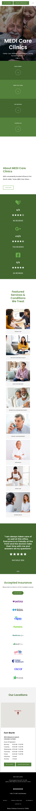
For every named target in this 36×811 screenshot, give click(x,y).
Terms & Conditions (16, 800)
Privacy (5, 800)
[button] (33, 3)
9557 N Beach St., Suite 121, (11, 738)
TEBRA (26, 808)
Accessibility (29, 800)
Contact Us (18, 804)
